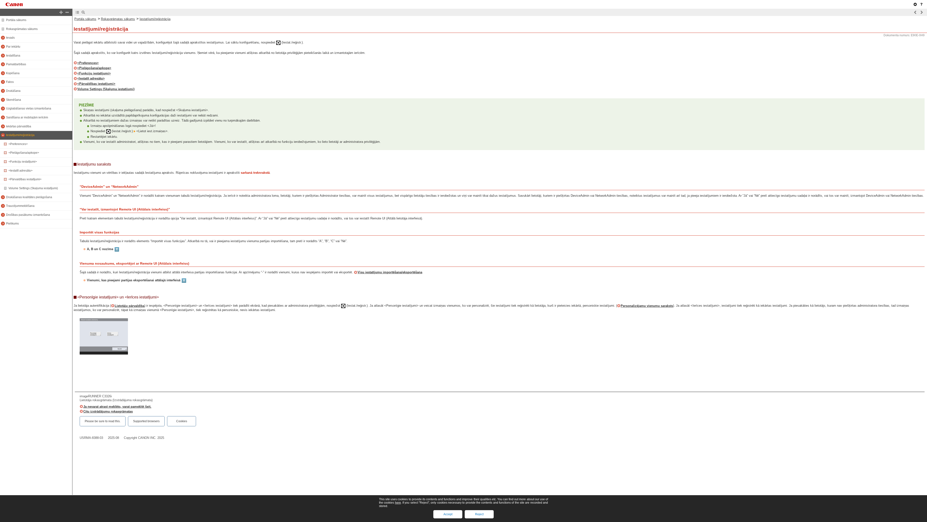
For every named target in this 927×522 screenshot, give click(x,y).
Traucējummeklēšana (20, 206)
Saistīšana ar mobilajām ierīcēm (27, 117)
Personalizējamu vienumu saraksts (647, 306)
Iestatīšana (13, 55)
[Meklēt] (83, 12)
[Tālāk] (921, 12)
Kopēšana (13, 73)
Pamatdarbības (16, 64)
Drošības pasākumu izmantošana (28, 215)
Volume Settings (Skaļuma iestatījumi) (33, 188)
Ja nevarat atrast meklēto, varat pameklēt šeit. (117, 406)
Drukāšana (13, 91)
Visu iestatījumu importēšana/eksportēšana (390, 272)
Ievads (10, 37)
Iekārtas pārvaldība (18, 126)
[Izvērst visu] (61, 12)
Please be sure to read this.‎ (102, 421)
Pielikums (12, 223)
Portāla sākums (16, 20)
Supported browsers (146, 421)
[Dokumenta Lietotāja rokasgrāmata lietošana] (921, 4)
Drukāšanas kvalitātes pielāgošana (29, 197)
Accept (447, 514)
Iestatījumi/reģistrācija (20, 135)
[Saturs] (77, 12)
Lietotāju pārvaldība (129, 306)
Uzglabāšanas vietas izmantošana (28, 108)
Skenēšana (13, 100)
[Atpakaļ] (915, 12)
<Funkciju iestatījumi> (22, 161)
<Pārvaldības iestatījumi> (25, 179)
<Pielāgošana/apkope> (23, 152)
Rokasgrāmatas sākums (22, 29)
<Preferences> (18, 144)
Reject (479, 514)
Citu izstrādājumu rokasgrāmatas (108, 411)
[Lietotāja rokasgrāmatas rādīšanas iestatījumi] (915, 4)
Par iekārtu (13, 46)
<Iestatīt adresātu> (20, 170)
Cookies (181, 421)
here (398, 502)
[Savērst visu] (67, 12)
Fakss (10, 82)
